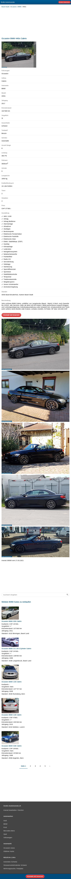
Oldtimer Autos (8, 851)
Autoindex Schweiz (10, 862)
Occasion (13, 6)
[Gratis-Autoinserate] (8, 2)
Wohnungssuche (9, 868)
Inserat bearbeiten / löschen (13, 810)
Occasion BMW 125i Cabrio (12, 682)
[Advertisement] (35, 22)
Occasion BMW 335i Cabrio (12, 621)
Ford (5, 827)
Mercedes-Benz (9, 831)
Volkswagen (7, 837)
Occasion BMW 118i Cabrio (11, 715)
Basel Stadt (5, 6)
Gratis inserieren (64, 2)
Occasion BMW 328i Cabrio (12, 746)
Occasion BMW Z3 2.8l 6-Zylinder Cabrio (16, 648)
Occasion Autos (9, 848)
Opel (5, 834)
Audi (5, 820)
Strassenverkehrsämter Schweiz (15, 865)
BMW (19, 6)
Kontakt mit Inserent (11, 315)
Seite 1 (23, 766)
